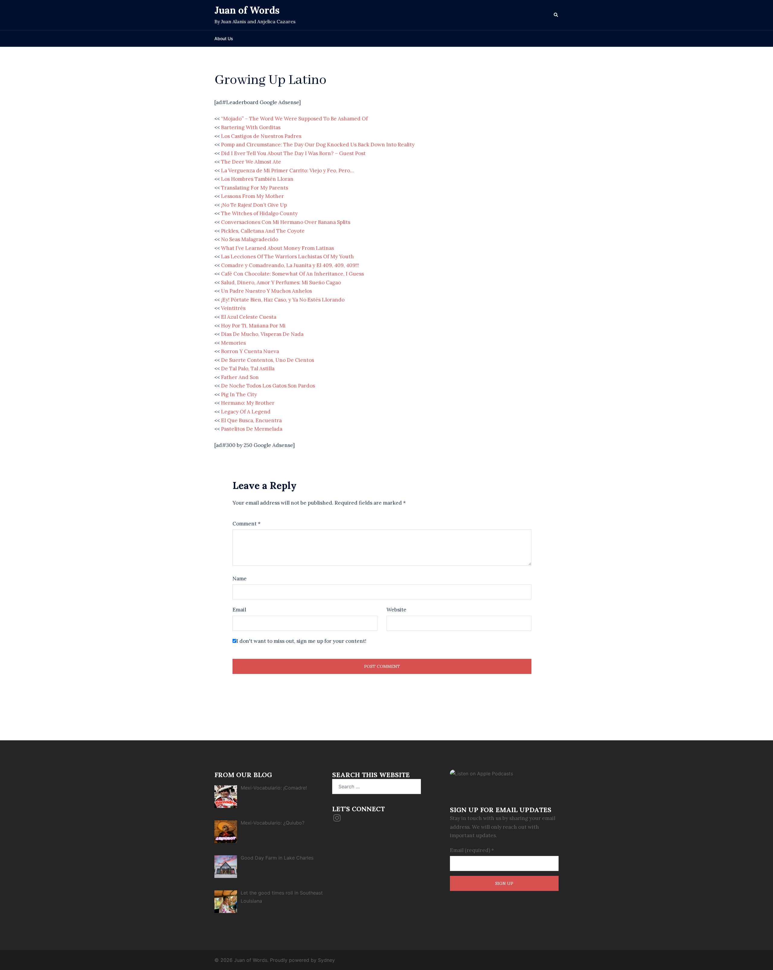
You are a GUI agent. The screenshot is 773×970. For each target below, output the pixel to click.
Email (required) (472, 850)
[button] (556, 15)
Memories (233, 343)
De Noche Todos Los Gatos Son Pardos (268, 385)
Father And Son (240, 377)
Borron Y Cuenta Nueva (250, 351)
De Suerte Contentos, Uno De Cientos (267, 360)
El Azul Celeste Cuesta (248, 317)
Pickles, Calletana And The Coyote (263, 231)
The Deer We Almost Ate (251, 161)
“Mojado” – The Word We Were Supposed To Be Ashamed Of (294, 118)
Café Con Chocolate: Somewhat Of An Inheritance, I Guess (292, 273)
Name (240, 578)
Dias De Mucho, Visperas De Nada (262, 334)
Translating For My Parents (254, 187)
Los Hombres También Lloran (257, 179)
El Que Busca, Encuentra (251, 420)
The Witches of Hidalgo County (259, 213)
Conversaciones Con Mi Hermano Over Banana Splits (285, 222)
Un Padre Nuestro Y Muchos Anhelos (266, 291)
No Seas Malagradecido (249, 239)
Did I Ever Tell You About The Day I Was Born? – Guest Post (293, 153)
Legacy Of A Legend (246, 411)
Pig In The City (239, 394)
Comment (247, 523)
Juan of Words (247, 10)
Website (396, 609)
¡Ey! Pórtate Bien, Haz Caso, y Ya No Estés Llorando (283, 299)
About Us (223, 38)
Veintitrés (233, 308)
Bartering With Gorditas (251, 127)
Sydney (326, 960)
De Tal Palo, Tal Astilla (247, 368)
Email (239, 609)
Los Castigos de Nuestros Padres (261, 136)
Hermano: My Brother (247, 403)
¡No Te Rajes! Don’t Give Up (254, 205)
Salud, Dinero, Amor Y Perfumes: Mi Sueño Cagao (281, 282)
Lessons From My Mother (252, 196)
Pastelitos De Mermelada (251, 429)
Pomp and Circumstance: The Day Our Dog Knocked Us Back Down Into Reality (318, 144)
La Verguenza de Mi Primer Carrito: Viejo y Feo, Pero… (287, 170)
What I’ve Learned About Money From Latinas (277, 248)
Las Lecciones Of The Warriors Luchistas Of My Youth (287, 256)
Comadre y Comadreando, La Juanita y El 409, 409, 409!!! (290, 265)
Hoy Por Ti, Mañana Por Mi (253, 325)
